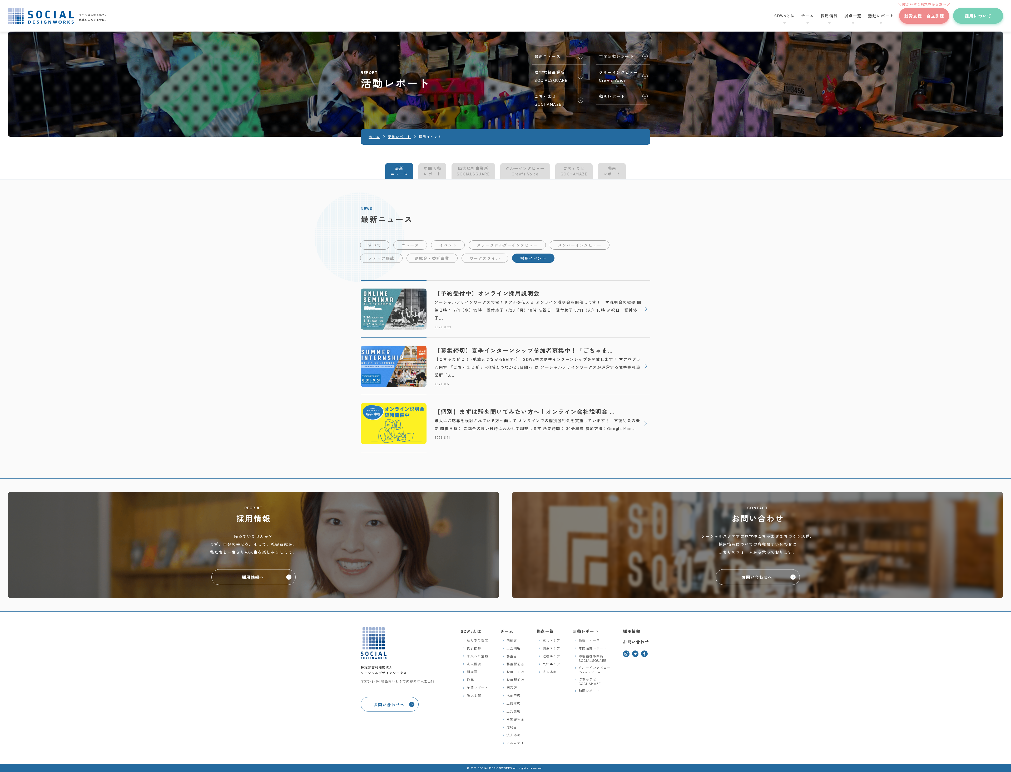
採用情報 (631, 631)
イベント (448, 245)
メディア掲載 (381, 258)
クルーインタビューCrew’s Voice (525, 170)
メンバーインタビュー (579, 245)
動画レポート (612, 170)
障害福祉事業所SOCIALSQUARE (473, 170)
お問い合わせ (636, 641)
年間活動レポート (432, 170)
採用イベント (533, 258)
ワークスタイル (485, 258)
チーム (507, 631)
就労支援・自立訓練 (924, 13)
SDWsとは (471, 631)
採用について (978, 16)
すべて (374, 245)
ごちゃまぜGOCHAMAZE (574, 170)
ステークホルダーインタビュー (507, 245)
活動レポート (586, 631)
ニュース (410, 245)
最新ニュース (399, 170)
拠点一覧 (545, 631)
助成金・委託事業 (432, 258)
